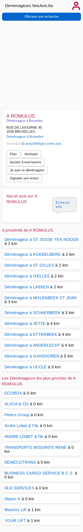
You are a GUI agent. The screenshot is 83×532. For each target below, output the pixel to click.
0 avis (27, 143)
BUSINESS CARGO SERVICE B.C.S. (39, 473)
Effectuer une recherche (42, 16)
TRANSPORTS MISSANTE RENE (35, 447)
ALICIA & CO (16, 404)
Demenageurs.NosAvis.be (29, 5)
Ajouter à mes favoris (25, 162)
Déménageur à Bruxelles (25, 136)
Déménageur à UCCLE (25, 367)
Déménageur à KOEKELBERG (32, 254)
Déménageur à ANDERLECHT (32, 345)
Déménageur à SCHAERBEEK (32, 312)
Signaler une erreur (24, 178)
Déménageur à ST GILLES (29, 265)
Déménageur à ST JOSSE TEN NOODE (41, 239)
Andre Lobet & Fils (21, 425)
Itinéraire (31, 154)
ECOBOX (13, 393)
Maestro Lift (15, 509)
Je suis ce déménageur (27, 170)
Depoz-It (12, 499)
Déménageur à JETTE (25, 323)
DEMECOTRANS (20, 462)
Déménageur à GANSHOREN (31, 356)
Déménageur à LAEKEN (26, 287)
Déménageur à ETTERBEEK (30, 334)
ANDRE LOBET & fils (24, 436)
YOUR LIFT (15, 520)
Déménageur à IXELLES (27, 276)
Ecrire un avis (62, 204)
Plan (13, 154)
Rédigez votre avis (47, 143)
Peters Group (16, 415)
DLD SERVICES (19, 488)
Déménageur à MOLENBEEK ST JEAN (40, 298)
